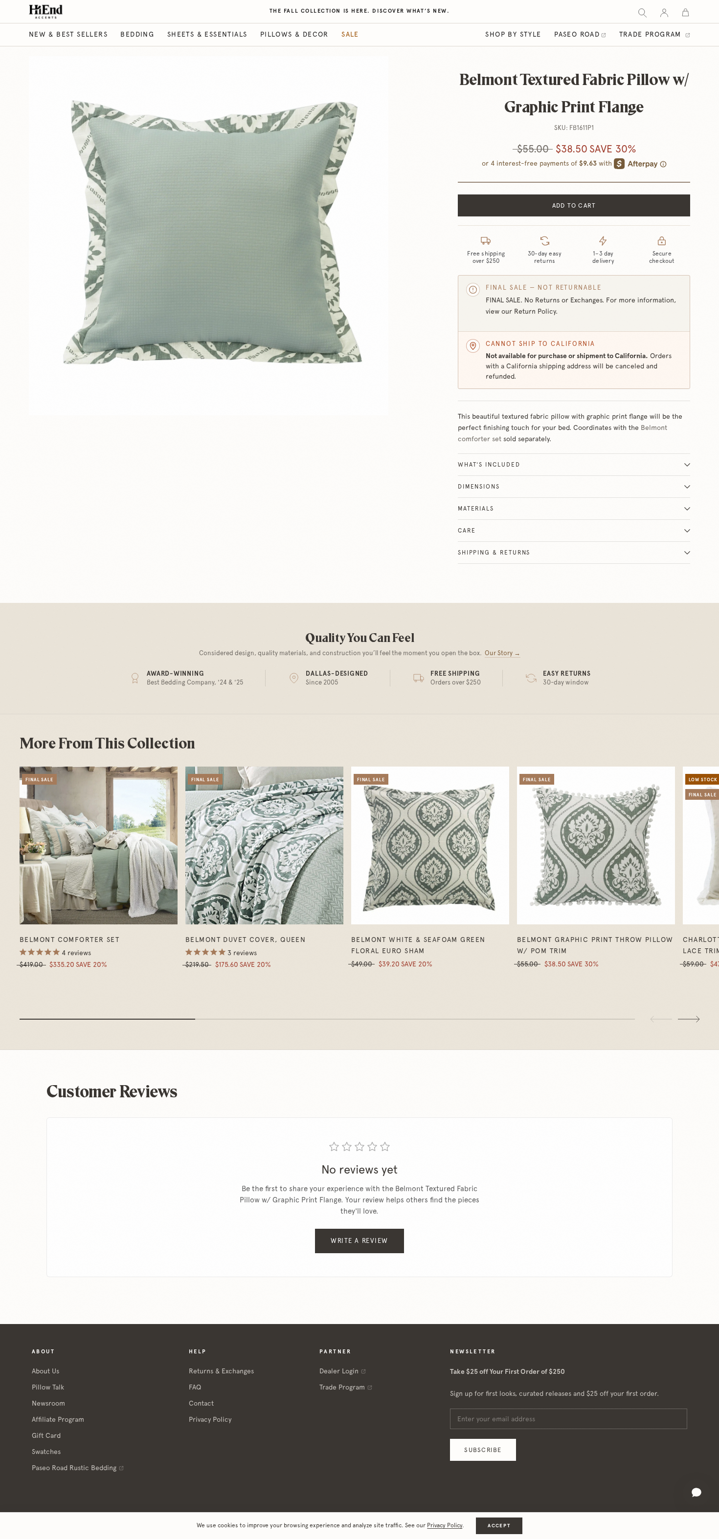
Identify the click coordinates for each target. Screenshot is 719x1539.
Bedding (137, 34)
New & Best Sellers (68, 34)
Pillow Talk (48, 1387)
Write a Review (359, 1240)
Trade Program (651, 34)
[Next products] (688, 1019)
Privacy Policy (210, 1419)
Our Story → (502, 653)
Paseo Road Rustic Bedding (74, 1468)
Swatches (46, 1451)
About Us (45, 1371)
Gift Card (46, 1435)
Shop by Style (513, 34)
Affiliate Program (58, 1419)
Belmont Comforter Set (69, 939)
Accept (499, 1525)
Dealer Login (339, 1371)
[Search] (642, 12)
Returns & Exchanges (221, 1371)
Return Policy (535, 311)
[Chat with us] (696, 1492)
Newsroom (48, 1403)
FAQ (195, 1387)
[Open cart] (685, 12)
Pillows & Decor (294, 34)
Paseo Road (577, 34)
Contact (201, 1403)
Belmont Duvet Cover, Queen (245, 939)
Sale (350, 34)
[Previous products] (661, 1019)
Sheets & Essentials (207, 34)
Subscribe (482, 1450)
